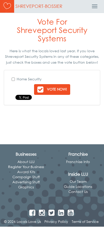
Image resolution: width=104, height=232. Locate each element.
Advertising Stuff (26, 182)
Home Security (29, 79)
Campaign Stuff (26, 177)
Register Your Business (26, 167)
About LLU (26, 161)
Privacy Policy (56, 221)
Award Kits (26, 172)
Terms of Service (85, 221)
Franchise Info (78, 161)
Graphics (26, 187)
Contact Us (78, 191)
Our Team (78, 181)
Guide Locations (78, 186)
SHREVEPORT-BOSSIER (38, 6)
